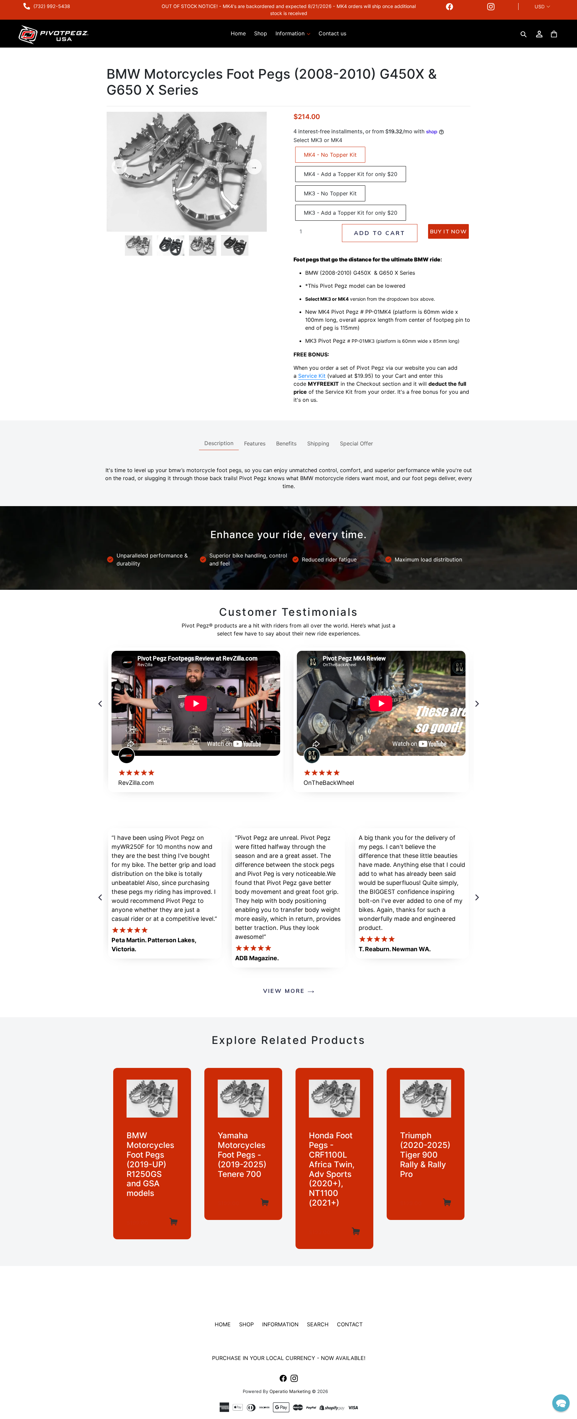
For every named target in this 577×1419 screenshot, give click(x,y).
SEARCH (318, 1324)
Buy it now (448, 231)
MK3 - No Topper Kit (330, 193)
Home (238, 33)
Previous (119, 166)
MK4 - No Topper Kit (330, 154)
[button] (561, 1403)
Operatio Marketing (290, 1391)
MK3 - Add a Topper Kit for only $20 (350, 212)
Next (254, 166)
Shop (260, 33)
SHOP (246, 1324)
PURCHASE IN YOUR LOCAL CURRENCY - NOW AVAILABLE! (288, 1358)
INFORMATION (280, 1324)
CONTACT (350, 1324)
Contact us (332, 33)
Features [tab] (254, 443)
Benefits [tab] (286, 443)
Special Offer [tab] (356, 443)
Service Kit (312, 375)
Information (290, 33)
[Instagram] (491, 6)
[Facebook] (449, 6)
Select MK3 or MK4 (318, 140)
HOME (223, 1324)
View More (285, 990)
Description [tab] (218, 443)
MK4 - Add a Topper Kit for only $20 (350, 174)
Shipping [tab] (318, 443)
